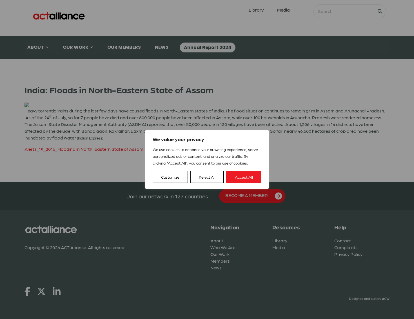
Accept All (244, 177)
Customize (170, 177)
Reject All (207, 177)
